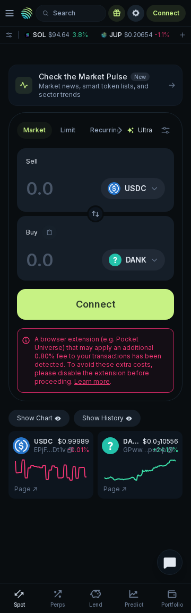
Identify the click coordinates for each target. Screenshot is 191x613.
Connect (166, 13)
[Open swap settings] (165, 130)
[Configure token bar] (9, 34)
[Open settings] (135, 13)
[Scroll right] (119, 130)
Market (34, 130)
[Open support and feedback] (170, 562)
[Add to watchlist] (182, 34)
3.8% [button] (80, 35)
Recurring (105, 130)
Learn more (92, 381)
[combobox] (68, 130)
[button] (59, 35)
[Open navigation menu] (9, 13)
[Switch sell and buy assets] (95, 213)
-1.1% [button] (162, 35)
